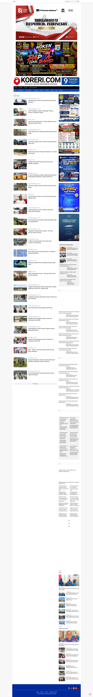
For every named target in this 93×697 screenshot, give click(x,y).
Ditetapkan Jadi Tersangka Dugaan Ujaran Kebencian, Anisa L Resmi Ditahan (72, 661)
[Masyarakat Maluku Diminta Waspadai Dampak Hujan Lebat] (20, 264)
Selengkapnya (35, 383)
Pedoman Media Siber (33, 87)
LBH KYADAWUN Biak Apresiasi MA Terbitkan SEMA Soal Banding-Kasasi (69, 645)
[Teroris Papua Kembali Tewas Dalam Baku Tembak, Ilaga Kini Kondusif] (20, 374)
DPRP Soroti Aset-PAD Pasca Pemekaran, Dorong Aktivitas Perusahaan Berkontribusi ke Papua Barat (64, 428)
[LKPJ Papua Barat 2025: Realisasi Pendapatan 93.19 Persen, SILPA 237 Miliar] (74, 448)
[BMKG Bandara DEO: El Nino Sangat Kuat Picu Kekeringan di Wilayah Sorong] (69, 475)
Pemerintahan (20, 90)
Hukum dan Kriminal (31, 139)
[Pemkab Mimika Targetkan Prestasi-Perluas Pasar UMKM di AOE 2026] (69, 394)
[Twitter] (71, 688)
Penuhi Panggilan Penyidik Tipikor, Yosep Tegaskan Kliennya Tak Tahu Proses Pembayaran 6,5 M (72, 650)
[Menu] (14, 1)
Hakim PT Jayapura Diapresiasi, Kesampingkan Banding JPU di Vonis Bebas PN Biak (72, 673)
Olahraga (60, 90)
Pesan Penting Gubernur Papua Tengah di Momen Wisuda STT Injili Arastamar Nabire (72, 331)
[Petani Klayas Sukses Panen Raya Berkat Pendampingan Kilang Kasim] (74, 488)
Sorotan (35, 371)
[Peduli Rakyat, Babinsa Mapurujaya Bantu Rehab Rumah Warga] (20, 132)
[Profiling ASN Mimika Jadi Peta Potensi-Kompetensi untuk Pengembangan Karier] (69, 372)
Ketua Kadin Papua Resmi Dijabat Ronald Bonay (40, 307)
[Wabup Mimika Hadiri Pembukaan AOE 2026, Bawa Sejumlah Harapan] (69, 401)
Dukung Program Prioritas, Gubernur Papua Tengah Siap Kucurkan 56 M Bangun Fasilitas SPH (72, 316)
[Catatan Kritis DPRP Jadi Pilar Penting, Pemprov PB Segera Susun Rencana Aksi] (74, 435)
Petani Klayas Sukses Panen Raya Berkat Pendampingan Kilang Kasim (74, 493)
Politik (29, 194)
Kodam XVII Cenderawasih (32, 98)
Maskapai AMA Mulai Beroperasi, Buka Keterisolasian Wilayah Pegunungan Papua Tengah (72, 338)
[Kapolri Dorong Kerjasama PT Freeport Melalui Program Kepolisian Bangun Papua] (20, 122)
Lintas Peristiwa (28, 90)
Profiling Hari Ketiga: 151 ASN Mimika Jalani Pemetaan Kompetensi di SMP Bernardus (72, 390)
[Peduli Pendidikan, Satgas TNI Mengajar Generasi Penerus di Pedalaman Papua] (20, 112)
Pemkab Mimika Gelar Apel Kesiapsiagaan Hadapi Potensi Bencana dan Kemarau (71, 368)
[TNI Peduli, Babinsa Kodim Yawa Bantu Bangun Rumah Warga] (20, 187)
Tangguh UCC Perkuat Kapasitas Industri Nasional (71, 599)
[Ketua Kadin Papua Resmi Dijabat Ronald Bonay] (20, 309)
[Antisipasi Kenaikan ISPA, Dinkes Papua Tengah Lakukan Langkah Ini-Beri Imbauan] (69, 349)
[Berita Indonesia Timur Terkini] (46, 81)
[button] (78, 1)
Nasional (41, 90)
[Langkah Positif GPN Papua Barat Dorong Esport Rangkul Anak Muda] (20, 164)
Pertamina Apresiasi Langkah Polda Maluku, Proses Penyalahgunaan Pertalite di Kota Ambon (72, 655)
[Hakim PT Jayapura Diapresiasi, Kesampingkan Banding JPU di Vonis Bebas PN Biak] (62, 673)
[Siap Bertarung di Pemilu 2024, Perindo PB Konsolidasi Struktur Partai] (20, 199)
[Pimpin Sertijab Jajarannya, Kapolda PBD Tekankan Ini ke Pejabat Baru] (63, 260)
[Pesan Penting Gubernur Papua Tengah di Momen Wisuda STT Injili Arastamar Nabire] (69, 327)
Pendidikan (47, 90)
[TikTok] (78, 688)
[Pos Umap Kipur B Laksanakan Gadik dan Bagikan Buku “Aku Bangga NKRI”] (20, 221)
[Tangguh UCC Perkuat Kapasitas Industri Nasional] (62, 599)
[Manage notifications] (90, 694)
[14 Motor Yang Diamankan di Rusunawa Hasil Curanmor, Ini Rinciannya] (20, 242)
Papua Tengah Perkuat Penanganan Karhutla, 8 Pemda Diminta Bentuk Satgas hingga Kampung (72, 345)
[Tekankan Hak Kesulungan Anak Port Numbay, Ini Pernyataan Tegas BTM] (20, 340)
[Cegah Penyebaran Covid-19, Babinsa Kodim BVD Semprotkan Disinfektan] (20, 210)
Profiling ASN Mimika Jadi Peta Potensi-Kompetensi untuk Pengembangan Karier (71, 376)
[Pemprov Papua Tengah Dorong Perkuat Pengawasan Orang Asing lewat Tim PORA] (69, 319)
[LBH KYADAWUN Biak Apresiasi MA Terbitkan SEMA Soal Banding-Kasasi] (69, 636)
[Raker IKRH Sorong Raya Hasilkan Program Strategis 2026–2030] (69, 272)
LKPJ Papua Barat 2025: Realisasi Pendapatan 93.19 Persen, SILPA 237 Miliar (74, 453)
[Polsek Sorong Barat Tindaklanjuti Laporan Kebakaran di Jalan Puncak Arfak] (69, 280)
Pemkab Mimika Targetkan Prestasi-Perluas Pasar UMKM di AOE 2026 (72, 398)
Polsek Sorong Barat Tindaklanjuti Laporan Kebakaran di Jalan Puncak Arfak (71, 283)
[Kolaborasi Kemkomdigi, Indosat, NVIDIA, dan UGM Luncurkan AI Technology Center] (62, 622)
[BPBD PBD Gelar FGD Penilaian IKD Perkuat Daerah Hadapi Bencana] (74, 510)
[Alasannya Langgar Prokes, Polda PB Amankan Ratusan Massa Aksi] (20, 142)
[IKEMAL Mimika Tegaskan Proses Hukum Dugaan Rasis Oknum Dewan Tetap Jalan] (62, 678)
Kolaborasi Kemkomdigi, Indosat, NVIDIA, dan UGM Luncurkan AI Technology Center (72, 622)
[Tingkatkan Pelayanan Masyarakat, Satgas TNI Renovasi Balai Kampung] (20, 298)
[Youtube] (76, 688)
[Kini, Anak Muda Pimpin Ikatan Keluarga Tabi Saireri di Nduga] (63, 254)
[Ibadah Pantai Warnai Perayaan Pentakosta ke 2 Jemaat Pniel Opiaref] (20, 152)
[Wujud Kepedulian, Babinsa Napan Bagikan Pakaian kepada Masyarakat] (20, 330)
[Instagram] (74, 688)
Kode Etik (25, 87)
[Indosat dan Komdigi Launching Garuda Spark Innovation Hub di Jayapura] (69, 580)
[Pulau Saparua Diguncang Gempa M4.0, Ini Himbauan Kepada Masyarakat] (20, 253)
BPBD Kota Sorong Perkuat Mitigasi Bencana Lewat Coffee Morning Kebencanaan (63, 504)
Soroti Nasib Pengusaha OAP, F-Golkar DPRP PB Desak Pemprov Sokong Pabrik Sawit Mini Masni (74, 426)
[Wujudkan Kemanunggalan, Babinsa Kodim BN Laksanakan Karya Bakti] (20, 319)
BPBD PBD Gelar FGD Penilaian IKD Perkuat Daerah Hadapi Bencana (74, 515)
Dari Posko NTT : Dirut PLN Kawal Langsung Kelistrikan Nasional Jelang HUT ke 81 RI (72, 611)
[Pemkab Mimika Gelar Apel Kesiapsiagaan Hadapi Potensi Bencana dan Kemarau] (69, 365)
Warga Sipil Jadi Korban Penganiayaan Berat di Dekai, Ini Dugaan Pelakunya (71, 667)
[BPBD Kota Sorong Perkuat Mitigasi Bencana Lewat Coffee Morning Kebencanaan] (63, 499)
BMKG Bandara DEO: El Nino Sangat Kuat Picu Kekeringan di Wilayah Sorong (69, 483)
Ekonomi (52, 90)
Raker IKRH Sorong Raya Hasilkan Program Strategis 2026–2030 (71, 276)
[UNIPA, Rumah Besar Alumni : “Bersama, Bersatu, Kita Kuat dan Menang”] (20, 276)
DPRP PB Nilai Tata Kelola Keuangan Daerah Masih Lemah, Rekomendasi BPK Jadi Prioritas (64, 455)
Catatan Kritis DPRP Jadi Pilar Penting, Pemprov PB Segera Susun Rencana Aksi (74, 440)
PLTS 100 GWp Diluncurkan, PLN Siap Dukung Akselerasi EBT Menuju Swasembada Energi (72, 593)
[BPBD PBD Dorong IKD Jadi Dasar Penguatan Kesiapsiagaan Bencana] (63, 510)
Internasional (36, 90)
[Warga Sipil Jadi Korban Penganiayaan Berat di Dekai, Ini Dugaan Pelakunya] (62, 667)
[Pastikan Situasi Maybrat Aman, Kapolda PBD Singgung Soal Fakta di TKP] (63, 249)
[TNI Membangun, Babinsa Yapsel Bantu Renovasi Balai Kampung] (20, 101)
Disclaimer (20, 87)
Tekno (56, 90)
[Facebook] (69, 688)
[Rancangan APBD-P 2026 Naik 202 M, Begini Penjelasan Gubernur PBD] (69, 265)
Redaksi (15, 87)
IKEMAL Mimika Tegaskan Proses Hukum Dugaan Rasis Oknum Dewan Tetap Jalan (72, 678)
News (15, 90)
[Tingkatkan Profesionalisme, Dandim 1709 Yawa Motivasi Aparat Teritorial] (20, 231)
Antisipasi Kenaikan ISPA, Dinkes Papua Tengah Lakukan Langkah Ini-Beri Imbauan (72, 353)
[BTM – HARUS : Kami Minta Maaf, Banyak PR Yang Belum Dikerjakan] (20, 350)
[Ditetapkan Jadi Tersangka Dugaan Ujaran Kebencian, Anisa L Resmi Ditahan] (62, 661)
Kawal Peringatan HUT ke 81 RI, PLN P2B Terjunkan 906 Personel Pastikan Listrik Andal (72, 617)
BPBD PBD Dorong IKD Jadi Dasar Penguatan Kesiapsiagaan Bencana (63, 515)
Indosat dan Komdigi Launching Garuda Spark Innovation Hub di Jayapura (69, 589)
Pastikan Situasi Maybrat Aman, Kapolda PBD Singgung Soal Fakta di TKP (72, 249)
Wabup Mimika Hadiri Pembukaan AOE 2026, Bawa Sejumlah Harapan (72, 405)
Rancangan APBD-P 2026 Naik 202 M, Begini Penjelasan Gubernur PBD (72, 269)
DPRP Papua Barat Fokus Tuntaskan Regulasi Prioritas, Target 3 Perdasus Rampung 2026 (63, 441)
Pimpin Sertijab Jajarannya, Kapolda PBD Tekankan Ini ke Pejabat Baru (72, 260)
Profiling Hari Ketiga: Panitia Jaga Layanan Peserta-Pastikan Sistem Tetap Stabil (72, 383)
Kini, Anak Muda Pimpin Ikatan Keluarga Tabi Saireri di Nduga (72, 254)
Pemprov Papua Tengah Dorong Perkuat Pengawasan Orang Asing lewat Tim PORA (72, 323)
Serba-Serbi (30, 149)
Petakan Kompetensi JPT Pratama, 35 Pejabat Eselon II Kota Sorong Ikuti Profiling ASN (74, 504)
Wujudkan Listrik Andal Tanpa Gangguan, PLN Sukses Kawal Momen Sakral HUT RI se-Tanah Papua (71, 605)
